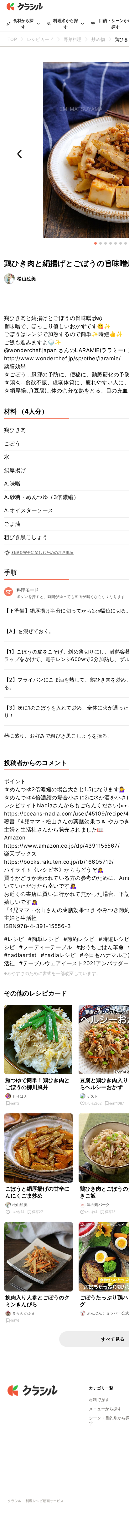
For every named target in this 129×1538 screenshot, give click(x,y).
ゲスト (92, 1096)
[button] (95, 243)
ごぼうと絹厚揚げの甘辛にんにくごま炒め (37, 1192)
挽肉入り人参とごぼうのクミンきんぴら (37, 1301)
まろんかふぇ (23, 1313)
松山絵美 (26, 278)
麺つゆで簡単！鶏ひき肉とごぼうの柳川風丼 (37, 1083)
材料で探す (99, 1399)
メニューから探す (105, 1408)
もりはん (20, 1096)
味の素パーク (98, 1204)
